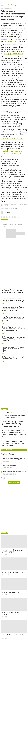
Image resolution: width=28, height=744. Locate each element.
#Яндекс (2, 208)
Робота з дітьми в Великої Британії (11, 613)
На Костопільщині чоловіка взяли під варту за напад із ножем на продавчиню (13, 339)
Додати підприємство (14, 482)
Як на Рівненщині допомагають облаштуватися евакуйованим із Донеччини (13, 319)
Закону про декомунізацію (13, 54)
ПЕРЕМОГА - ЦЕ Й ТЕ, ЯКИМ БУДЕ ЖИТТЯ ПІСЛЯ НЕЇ (13, 551)
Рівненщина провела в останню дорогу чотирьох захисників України (13, 349)
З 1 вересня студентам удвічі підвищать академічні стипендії (13, 300)
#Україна (15, 208)
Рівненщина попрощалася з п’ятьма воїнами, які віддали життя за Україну (13, 443)
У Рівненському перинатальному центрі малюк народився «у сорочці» (14, 415)
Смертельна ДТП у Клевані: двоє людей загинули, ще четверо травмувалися (12, 423)
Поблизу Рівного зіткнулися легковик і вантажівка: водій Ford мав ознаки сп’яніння (13, 329)
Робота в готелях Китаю (10, 592)
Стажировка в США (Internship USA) (12, 635)
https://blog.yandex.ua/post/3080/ (12, 138)
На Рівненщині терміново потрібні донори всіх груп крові (13, 358)
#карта (6, 208)
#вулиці (10, 208)
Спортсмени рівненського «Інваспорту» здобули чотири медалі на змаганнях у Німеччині (13, 291)
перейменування (12, 41)
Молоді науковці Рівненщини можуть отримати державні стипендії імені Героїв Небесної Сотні (14, 433)
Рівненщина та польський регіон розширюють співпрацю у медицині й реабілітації (13, 309)
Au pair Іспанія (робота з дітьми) (13, 572)
